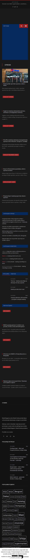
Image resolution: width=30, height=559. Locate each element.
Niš (24, 519)
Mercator (5, 519)
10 (27, 295)
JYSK (15, 501)
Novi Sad (5, 523)
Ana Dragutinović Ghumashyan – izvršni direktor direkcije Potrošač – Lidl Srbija (18, 458)
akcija (5, 492)
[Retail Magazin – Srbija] (15, 16)
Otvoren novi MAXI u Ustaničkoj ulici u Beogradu (14, 235)
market (15, 515)
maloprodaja (7, 515)
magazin (16, 510)
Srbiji (4, 543)
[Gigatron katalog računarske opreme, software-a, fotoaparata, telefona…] (15, 103)
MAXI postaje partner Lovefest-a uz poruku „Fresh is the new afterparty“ (14, 325)
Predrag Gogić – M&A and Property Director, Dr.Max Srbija (18, 449)
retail (11, 539)
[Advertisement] (15, 44)
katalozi (5, 506)
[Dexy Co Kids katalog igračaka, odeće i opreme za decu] (15, 160)
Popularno (6, 274)
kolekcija (12, 506)
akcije (11, 492)
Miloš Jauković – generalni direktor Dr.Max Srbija (17, 478)
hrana (23, 497)
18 (27, 287)
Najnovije (13, 274)
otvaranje (18, 523)
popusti (16, 527)
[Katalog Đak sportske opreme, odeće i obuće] (15, 75)
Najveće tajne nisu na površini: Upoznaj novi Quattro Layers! (14, 381)
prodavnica (7, 530)
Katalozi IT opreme (8, 96)
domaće (12, 496)
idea (4, 501)
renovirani (5, 539)
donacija (18, 497)
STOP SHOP (10, 544)
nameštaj (19, 519)
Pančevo (4, 527)
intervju (9, 501)
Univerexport (6, 547)
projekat (22, 530)
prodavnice (15, 530)
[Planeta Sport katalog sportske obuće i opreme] (15, 188)
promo (5, 534)
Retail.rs (4, 256)
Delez (6, 496)
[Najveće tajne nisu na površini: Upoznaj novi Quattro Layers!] (15, 373)
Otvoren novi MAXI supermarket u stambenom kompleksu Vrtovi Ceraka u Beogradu (15, 4)
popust (10, 527)
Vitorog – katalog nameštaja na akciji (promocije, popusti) (19, 281)
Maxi (21, 514)
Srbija (22, 538)
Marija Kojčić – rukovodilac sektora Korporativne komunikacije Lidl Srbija (17, 468)
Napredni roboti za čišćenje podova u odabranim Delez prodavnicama (14, 252)
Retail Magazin (14, 555)
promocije (18, 534)
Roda (16, 539)
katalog (21, 501)
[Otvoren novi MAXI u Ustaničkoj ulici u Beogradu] (15, 346)
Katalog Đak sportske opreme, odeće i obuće (14, 84)
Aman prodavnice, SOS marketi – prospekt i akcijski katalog (19, 298)
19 (27, 279)
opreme (11, 523)
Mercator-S (12, 519)
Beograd (18, 491)
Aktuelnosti (7, 311)
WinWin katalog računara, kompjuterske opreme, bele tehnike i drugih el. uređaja (15, 140)
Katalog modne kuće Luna (14, 256)
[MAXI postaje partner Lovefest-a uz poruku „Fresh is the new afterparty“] (15, 317)
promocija (11, 534)
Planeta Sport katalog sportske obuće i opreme (14, 196)
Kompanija (20, 505)
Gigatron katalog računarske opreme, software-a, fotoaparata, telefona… (14, 111)
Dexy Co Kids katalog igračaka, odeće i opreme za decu (14, 169)
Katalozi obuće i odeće (9, 182)
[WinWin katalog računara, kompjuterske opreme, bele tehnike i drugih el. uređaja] (15, 132)
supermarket (21, 543)
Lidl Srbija (10, 510)
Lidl (4, 510)
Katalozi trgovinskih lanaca (11, 154)
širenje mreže (15, 547)
